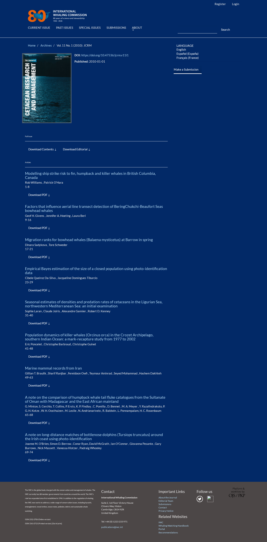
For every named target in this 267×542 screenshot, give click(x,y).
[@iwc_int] (200, 498)
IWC (161, 522)
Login (235, 4)
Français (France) (188, 57)
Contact (163, 507)
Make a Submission (186, 69)
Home (32, 45)
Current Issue (39, 27)
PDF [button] (44, 195)
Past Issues (64, 27)
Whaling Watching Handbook (174, 525)
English (181, 49)
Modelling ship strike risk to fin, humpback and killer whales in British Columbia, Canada (90, 175)
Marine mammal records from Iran (53, 368)
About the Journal (168, 497)
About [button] (137, 27)
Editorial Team (166, 500)
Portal (162, 529)
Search (225, 29)
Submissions (116, 27)
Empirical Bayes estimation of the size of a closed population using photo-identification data (96, 270)
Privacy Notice (166, 510)
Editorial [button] (82, 149)
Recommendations (168, 532)
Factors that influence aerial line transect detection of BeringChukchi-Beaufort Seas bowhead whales (94, 208)
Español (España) (188, 53)
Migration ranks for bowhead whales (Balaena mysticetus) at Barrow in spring (89, 239)
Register (220, 4)
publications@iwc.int (112, 527)
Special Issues (90, 27)
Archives (46, 45)
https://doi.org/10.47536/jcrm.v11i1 (105, 55)
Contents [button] (47, 149)
